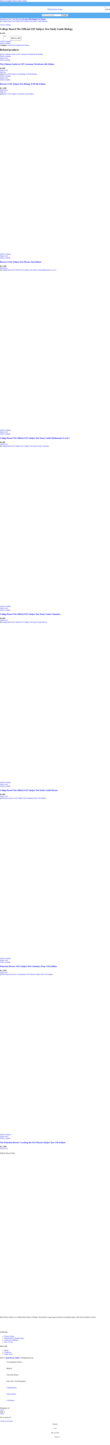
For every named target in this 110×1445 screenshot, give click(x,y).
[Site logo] (55, 9)
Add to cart (15, 38)
